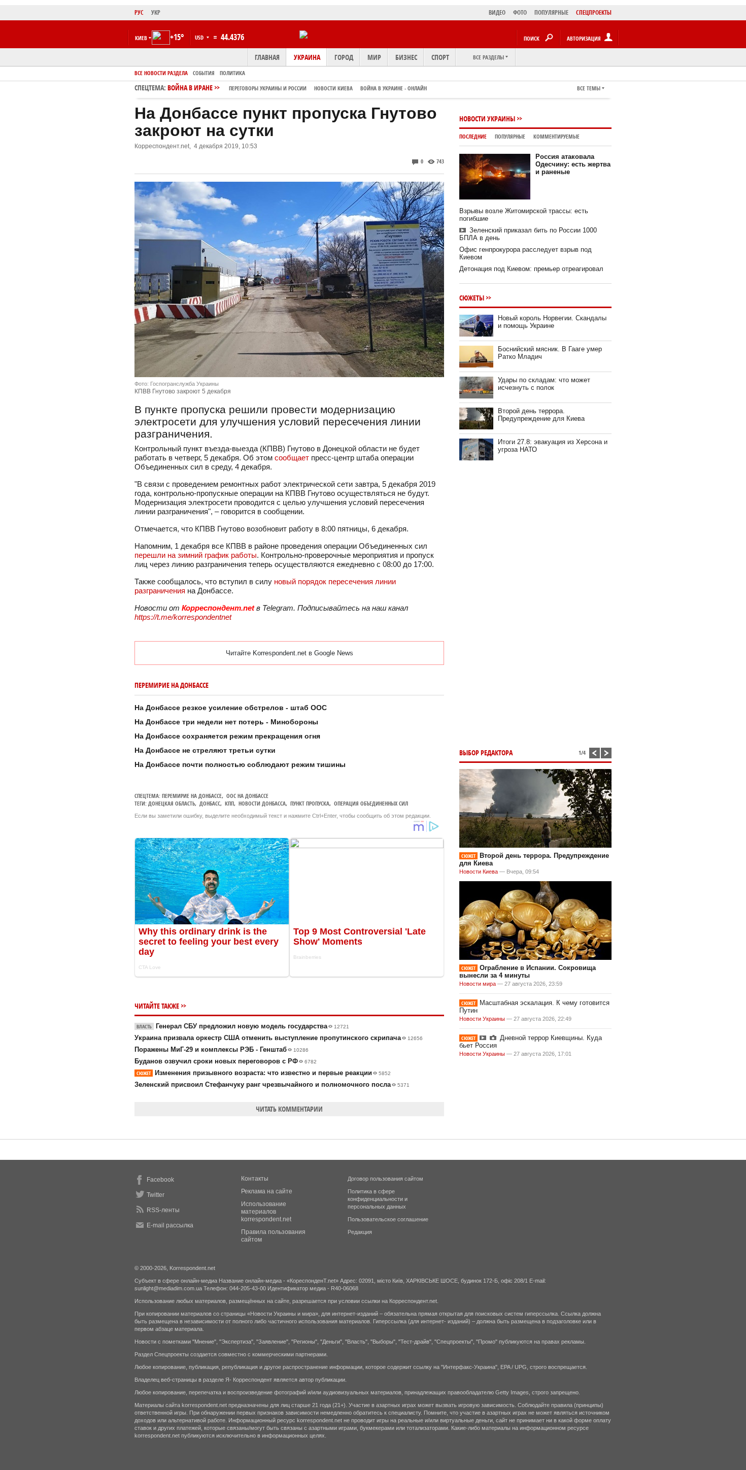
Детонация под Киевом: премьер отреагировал (531, 269)
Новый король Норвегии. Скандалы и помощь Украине (552, 321)
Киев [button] (141, 38)
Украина (307, 57)
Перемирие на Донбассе (192, 795)
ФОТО (520, 12)
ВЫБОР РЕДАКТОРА (486, 752)
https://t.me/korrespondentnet (182, 617)
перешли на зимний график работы (195, 555)
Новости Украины (487, 118)
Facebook (160, 1179)
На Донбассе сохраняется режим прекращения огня (227, 736)
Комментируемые (556, 136)
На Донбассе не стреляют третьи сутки (205, 750)
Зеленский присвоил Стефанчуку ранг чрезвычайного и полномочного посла (272, 1084)
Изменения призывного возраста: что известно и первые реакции (264, 1073)
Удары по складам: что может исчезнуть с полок (544, 383)
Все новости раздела (161, 73)
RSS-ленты (163, 1210)
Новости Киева (478, 871)
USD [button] (200, 37)
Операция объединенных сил (371, 803)
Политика (232, 73)
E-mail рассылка (170, 1225)
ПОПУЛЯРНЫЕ (551, 12)
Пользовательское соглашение (388, 1219)
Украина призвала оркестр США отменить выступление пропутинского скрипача (278, 1038)
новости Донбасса (262, 803)
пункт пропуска (309, 803)
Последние (473, 136)
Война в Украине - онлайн (393, 88)
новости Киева (333, 88)
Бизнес (406, 57)
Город (343, 57)
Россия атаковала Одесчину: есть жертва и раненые (573, 164)
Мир (374, 57)
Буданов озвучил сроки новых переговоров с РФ (225, 1061)
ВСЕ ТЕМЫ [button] (588, 88)
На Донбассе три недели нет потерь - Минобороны (226, 722)
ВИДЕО (497, 12)
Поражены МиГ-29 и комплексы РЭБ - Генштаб (221, 1049)
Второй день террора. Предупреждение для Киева (541, 414)
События (204, 73)
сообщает (292, 457)
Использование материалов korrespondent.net (266, 1211)
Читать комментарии (289, 1109)
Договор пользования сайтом (385, 1179)
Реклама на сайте (266, 1191)
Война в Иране (297, 87)
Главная (267, 57)
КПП (229, 803)
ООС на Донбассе (247, 795)
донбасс (209, 803)
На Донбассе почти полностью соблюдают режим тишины (240, 764)
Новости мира (477, 984)
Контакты (254, 1178)
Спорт (440, 57)
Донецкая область (171, 803)
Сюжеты (471, 298)
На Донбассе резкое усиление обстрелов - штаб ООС (230, 708)
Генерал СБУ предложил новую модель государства (243, 1026)
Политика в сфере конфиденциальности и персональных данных (378, 1199)
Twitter (155, 1194)
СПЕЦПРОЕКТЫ (594, 12)
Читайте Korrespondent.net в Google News (289, 653)
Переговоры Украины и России (268, 88)
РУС (139, 12)
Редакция (360, 1232)
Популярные (510, 136)
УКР (155, 12)
